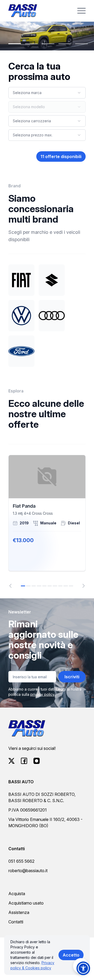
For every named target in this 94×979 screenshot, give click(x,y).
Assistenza (18, 912)
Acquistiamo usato (26, 903)
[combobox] (47, 93)
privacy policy (42, 694)
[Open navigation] (81, 11)
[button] (83, 968)
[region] (47, 521)
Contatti (15, 921)
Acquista (16, 893)
